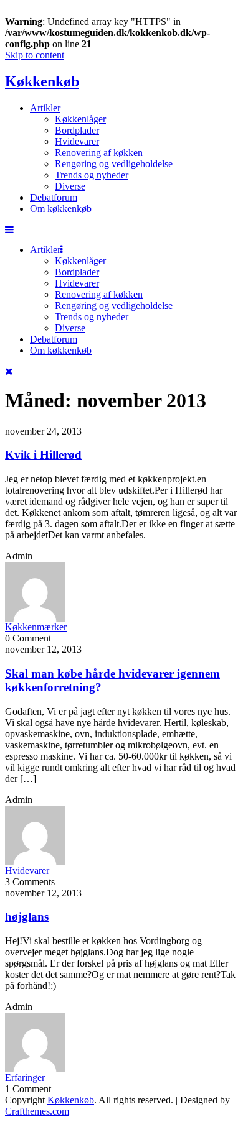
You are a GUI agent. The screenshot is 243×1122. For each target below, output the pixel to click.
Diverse (70, 186)
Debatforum (53, 197)
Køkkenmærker (36, 627)
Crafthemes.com (37, 1111)
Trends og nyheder (91, 175)
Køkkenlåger (80, 119)
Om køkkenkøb (61, 208)
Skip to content (34, 55)
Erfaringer (25, 1077)
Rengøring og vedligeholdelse (114, 164)
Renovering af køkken (99, 152)
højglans (27, 916)
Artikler (45, 108)
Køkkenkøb (42, 81)
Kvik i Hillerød (43, 454)
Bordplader (77, 130)
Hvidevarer (77, 141)
